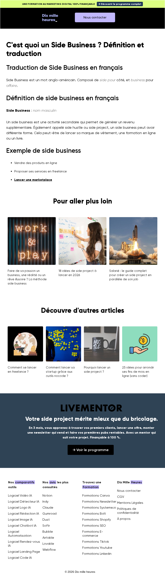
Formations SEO (94, 525)
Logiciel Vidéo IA (20, 495)
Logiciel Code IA (20, 558)
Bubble (47, 531)
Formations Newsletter (99, 501)
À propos (124, 519)
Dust (46, 519)
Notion (47, 495)
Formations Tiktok (95, 541)
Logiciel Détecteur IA (23, 501)
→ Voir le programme (91, 450)
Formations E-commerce (92, 533)
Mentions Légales (130, 503)
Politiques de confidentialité (128, 511)
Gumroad (49, 513)
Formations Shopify (96, 519)
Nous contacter (129, 491)
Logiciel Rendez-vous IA (24, 544)
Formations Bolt (94, 513)
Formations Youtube (97, 548)
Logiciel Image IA (20, 519)
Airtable (48, 537)
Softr (46, 525)
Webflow (49, 550)
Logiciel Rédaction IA (23, 513)
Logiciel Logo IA (19, 507)
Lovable (48, 544)
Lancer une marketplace (33, 180)
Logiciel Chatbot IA (22, 525)
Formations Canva (96, 495)
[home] (50, 17)
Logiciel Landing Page (24, 552)
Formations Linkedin (96, 554)
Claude (47, 507)
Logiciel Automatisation (19, 533)
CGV (120, 497)
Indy (45, 501)
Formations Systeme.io (99, 507)
